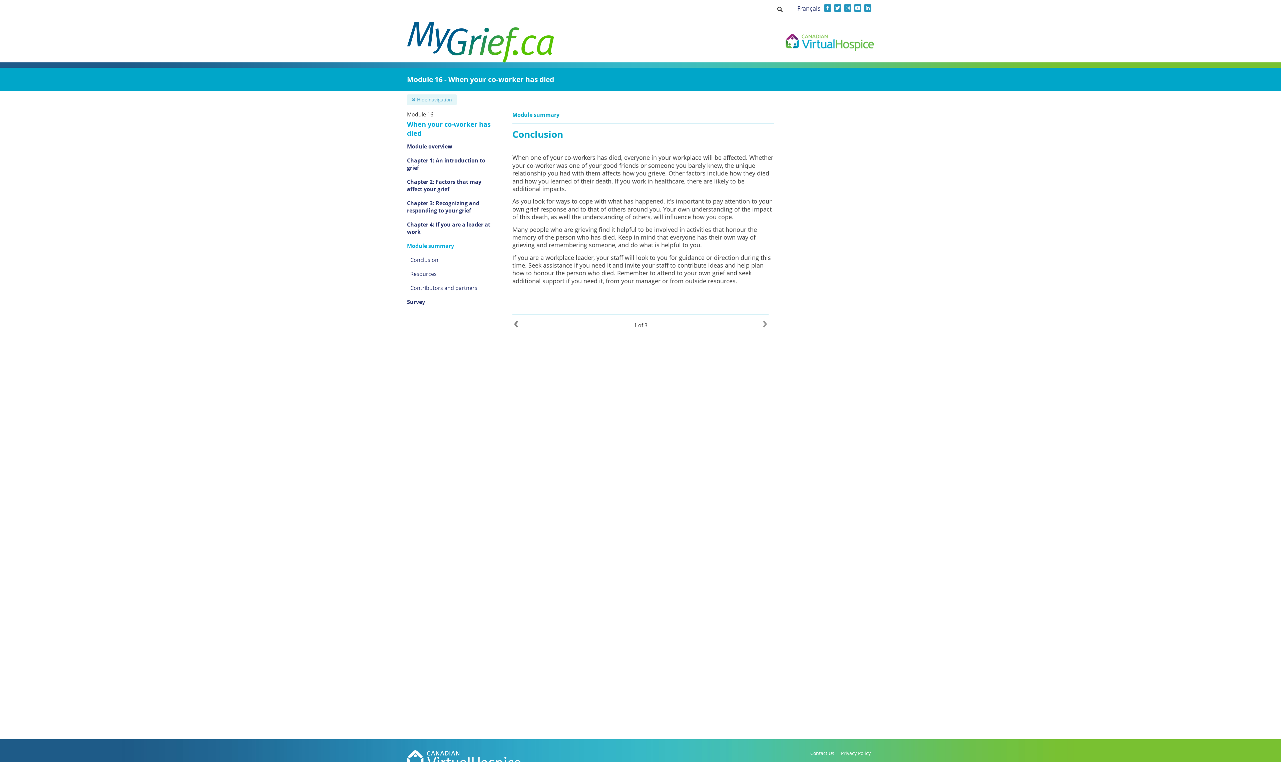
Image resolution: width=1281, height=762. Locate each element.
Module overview (429, 146)
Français (809, 8)
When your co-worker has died (449, 129)
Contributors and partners (443, 288)
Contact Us (822, 753)
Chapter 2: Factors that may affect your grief (444, 185)
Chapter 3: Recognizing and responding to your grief (443, 207)
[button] (780, 9)
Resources (423, 274)
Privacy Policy (856, 753)
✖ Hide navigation (432, 99)
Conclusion (424, 260)
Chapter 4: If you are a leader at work (448, 228)
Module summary (430, 246)
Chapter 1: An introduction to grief (446, 164)
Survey (416, 302)
